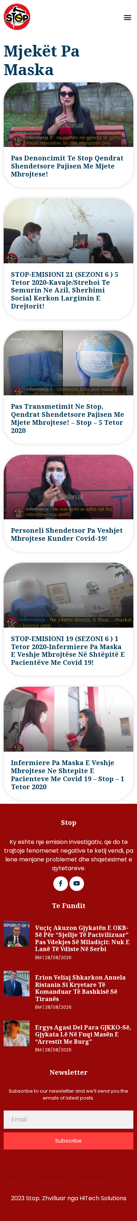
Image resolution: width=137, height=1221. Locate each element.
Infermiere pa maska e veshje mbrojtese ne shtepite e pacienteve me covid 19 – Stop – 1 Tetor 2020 (67, 774)
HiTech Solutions (103, 1198)
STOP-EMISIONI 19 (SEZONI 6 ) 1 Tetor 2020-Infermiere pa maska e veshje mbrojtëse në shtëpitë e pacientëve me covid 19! (68, 650)
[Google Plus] (76, 883)
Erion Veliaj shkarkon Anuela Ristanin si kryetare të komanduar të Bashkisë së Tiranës (80, 988)
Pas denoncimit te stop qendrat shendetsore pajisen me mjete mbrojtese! (67, 166)
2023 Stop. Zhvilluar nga (45, 1198)
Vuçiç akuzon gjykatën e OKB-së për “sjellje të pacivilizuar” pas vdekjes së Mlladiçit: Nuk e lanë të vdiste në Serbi (82, 938)
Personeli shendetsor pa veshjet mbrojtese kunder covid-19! (67, 534)
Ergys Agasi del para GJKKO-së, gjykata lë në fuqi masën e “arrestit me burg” (83, 1034)
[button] (127, 17)
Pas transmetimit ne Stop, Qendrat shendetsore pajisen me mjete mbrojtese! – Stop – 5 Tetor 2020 (67, 418)
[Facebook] (60, 883)
